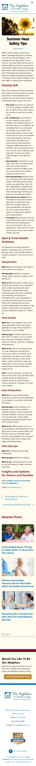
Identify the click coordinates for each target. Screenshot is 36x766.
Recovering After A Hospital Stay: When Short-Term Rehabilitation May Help (17, 617)
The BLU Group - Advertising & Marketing (18, 762)
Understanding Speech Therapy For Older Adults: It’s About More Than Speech (17, 550)
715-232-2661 (20, 717)
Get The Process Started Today (18, 677)
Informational (18, 49)
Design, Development (14, 759)
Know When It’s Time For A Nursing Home (16, 498)
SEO (23, 759)
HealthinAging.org (14, 487)
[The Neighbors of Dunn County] (15, 11)
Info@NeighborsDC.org (20, 725)
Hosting (29, 759)
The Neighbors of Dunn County (17, 757)
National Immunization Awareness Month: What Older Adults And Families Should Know (18, 583)
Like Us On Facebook (20, 751)
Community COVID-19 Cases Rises (17, 505)
